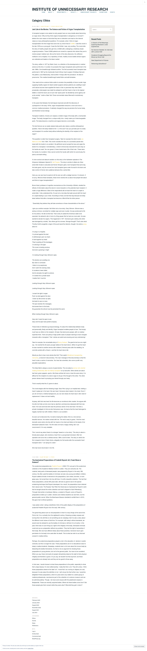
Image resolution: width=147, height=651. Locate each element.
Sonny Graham (62, 342)
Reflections (59, 26)
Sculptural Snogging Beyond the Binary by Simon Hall (101, 56)
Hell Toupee (56, 162)
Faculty (73, 12)
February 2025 (36, 600)
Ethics (53, 26)
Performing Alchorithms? (98, 64)
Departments (61, 12)
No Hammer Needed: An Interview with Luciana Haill (101, 51)
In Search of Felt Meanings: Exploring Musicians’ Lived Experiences (99, 44)
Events (112, 12)
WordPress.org (36, 639)
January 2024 (36, 603)
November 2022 (36, 607)
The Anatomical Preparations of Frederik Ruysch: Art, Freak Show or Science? (56, 461)
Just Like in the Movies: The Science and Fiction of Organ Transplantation (58, 29)
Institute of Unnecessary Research (70, 9)
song (84, 224)
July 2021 (34, 612)
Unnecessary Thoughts (88, 12)
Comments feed (36, 636)
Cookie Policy (30, 648)
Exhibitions (103, 12)
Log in (34, 631)
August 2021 (35, 610)
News (33, 623)
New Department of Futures (99, 60)
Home (43, 12)
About (50, 12)
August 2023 (35, 605)
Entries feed (35, 634)
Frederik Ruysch (57, 466)
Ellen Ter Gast (45, 26)
